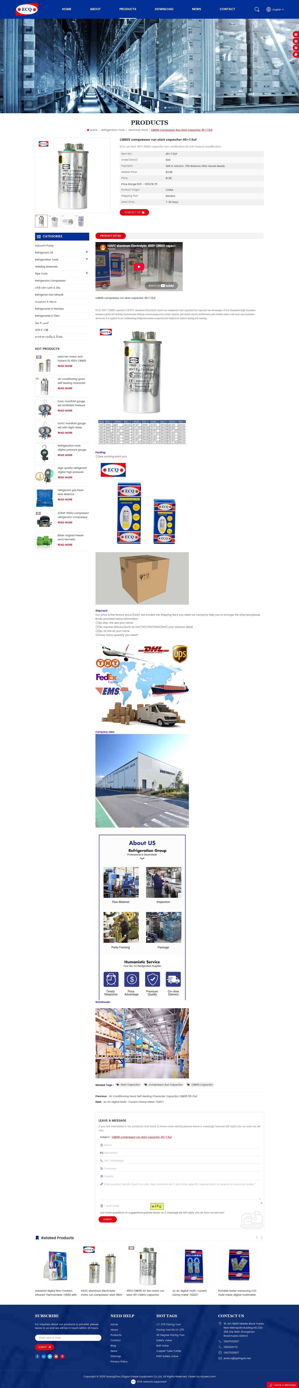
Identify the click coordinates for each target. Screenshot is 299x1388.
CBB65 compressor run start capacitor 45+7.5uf (142, 1137)
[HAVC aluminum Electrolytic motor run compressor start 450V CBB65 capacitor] (193, 1266)
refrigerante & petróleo (49, 309)
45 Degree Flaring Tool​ (170, 1335)
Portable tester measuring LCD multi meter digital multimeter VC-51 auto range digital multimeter (146, 1293)
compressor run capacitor (166, 1085)
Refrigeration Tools (113, 130)
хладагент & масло (45, 302)
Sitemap (116, 1356)
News (196, 9)
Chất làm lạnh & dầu (47, 288)
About (95, 9)
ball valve (162, 1346)
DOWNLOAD (164, 9)
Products (127, 9)
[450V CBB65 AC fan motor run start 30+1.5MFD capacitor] (56, 1266)
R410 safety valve (167, 1356)
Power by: (202, 1377)
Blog (113, 1346)
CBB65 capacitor (202, 1085)
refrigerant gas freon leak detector (71, 492)
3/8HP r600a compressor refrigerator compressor (73, 515)
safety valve (164, 1340)
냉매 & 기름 (41, 330)
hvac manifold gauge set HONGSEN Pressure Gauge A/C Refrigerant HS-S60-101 (72, 403)
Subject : (136, 1137)
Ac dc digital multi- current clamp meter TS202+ (98, 1293)
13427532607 (231, 1341)
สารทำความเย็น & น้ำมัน (48, 337)
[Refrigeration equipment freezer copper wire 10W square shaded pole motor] (239, 1266)
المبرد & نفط (42, 323)
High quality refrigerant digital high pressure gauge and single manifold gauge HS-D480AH (72, 470)
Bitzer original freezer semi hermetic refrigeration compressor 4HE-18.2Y (73, 537)
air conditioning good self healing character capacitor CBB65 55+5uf (153, 1096)
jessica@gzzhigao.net (237, 1358)
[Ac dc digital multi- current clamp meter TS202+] (102, 1266)
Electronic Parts (138, 130)
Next (261, 1237)
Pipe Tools (41, 274)
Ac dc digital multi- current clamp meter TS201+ (133, 1102)
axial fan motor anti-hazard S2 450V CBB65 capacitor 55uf (72, 359)
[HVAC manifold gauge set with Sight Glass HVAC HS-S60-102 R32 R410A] (44, 431)
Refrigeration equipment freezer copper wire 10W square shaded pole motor (238, 1293)
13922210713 (230, 1347)
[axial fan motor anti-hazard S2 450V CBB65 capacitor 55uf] (44, 364)
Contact (227, 9)
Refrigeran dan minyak (49, 295)
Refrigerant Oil (44, 253)
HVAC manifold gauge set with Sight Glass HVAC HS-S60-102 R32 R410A (72, 425)
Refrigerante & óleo (47, 316)
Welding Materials (46, 267)
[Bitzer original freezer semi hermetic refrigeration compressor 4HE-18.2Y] (44, 541)
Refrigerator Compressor (50, 281)
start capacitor (130, 1085)
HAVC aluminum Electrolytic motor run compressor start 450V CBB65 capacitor (193, 1293)
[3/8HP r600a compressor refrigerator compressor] (44, 520)
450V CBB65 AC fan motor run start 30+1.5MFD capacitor (54, 1293)
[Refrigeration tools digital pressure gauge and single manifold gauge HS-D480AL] (44, 453)
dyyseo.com (208, 1377)
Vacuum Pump (44, 246)
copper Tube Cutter (168, 1351)
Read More (65, 366)
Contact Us (132, 212)
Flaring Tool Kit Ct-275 (170, 1330)
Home (66, 9)
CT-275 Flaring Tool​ (168, 1324)
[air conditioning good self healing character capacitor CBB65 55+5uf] (44, 386)
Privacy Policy (119, 1362)
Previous (257, 1237)
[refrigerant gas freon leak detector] (44, 498)
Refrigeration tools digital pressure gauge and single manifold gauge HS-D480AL (72, 448)
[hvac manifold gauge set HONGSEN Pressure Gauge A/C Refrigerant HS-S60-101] (44, 408)
